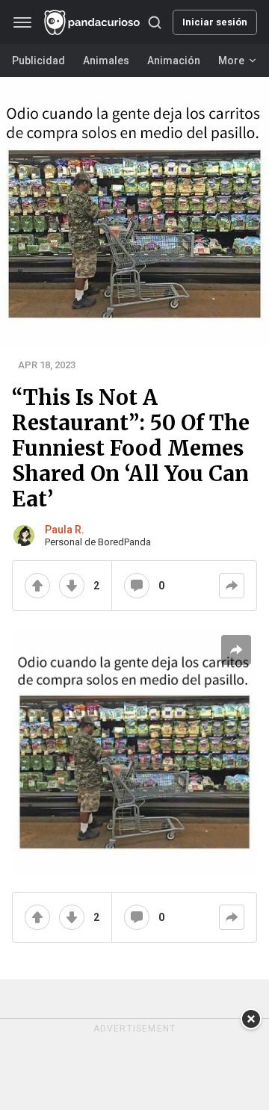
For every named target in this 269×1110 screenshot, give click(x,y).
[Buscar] (155, 22)
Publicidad (38, 60)
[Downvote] (71, 585)
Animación (173, 60)
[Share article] (236, 650)
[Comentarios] (136, 585)
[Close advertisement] (251, 1018)
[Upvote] (37, 585)
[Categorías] (23, 22)
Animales (106, 60)
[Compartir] (231, 585)
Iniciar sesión (214, 22)
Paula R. (64, 530)
